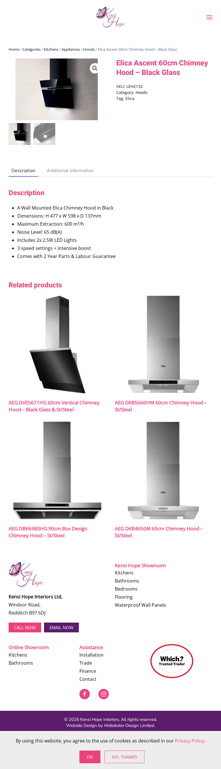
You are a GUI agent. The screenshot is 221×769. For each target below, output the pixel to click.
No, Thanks (124, 757)
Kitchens (51, 49)
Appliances (71, 49)
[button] (209, 17)
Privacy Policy (189, 741)
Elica (129, 98)
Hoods (89, 49)
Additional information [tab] (70, 170)
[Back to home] (110, 17)
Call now (25, 627)
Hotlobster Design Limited (129, 725)
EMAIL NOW (61, 627)
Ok (90, 757)
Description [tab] (23, 170)
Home (14, 49)
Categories (31, 49)
